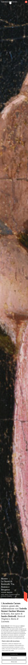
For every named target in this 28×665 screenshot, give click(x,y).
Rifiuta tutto (14, 661)
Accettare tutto (14, 654)
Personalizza (14, 658)
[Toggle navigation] (26, 2)
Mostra (6, 594)
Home (2, 594)
